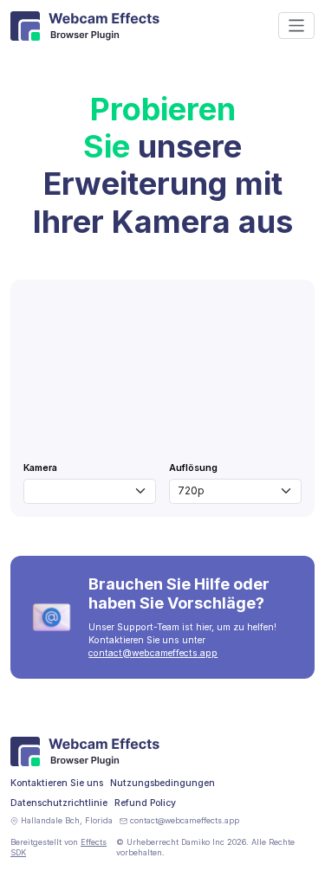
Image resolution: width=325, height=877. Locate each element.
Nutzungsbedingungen (162, 783)
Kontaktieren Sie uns (56, 783)
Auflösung (193, 468)
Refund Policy (145, 803)
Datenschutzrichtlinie (58, 803)
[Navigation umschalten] (296, 25)
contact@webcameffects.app (153, 653)
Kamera (40, 468)
